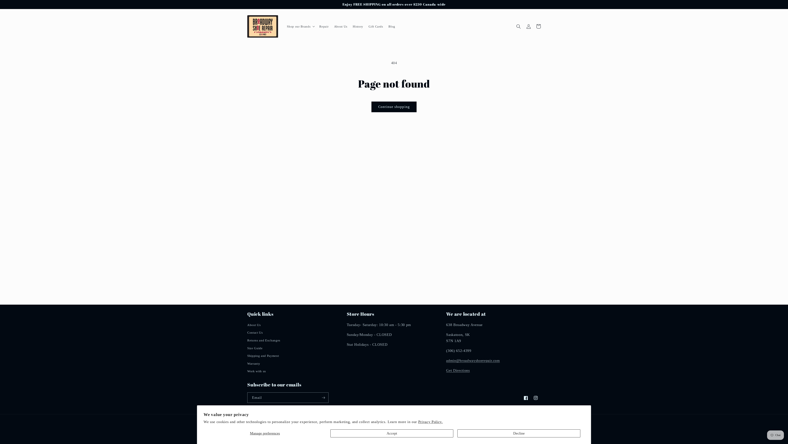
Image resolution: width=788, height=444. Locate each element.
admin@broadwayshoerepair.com (473, 360)
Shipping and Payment (263, 355)
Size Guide (255, 348)
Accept (392, 433)
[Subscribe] (323, 397)
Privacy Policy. (430, 422)
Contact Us (255, 332)
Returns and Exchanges (263, 340)
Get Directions (458, 370)
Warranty (253, 363)
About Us (254, 325)
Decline (519, 433)
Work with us (256, 371)
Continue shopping (394, 107)
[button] (300, 26)
